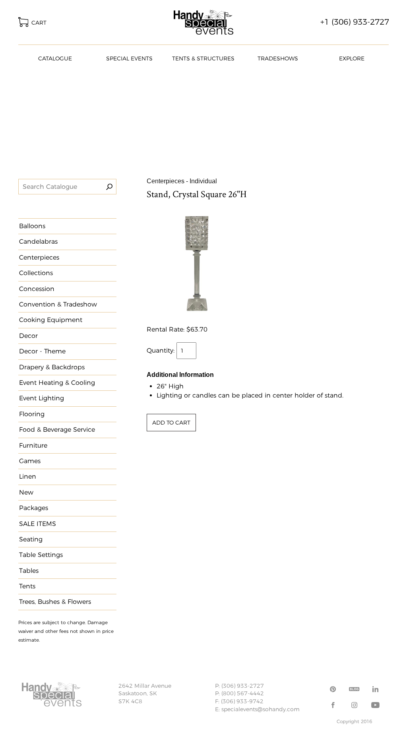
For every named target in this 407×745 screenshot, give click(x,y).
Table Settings (41, 555)
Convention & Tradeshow (58, 304)
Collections (36, 273)
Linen (27, 476)
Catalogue (55, 58)
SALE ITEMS (37, 524)
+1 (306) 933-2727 (354, 22)
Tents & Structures (203, 58)
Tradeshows (278, 58)
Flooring (32, 414)
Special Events (129, 58)
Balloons (32, 226)
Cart (37, 22)
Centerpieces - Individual (182, 181)
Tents (27, 586)
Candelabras (38, 241)
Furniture (33, 445)
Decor (28, 336)
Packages (33, 508)
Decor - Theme (42, 351)
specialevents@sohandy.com (260, 709)
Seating (31, 539)
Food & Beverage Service (57, 429)
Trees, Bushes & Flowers (55, 601)
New (26, 492)
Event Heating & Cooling (57, 382)
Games (30, 461)
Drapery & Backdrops (52, 367)
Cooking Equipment (50, 320)
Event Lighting (41, 398)
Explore (351, 58)
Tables (29, 570)
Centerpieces (39, 257)
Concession (36, 289)
